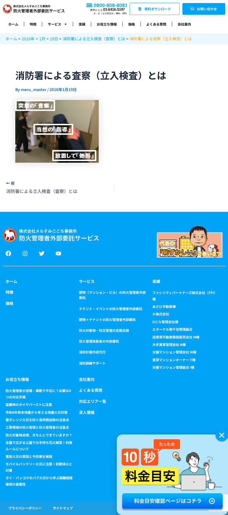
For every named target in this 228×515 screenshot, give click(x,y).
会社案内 (184, 24)
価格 (131, 24)
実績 (82, 24)
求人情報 (87, 412)
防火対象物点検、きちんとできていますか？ (39, 435)
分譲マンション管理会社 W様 (174, 352)
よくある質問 (156, 24)
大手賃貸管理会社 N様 (169, 344)
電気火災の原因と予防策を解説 (29, 456)
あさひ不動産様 (164, 306)
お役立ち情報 (107, 24)
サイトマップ (63, 508)
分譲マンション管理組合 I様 (173, 367)
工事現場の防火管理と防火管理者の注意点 (37, 427)
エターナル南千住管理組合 (172, 329)
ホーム (13, 24)
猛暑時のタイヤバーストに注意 (29, 404)
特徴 (33, 24)
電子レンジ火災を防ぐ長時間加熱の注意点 (37, 419)
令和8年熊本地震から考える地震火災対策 (37, 412)
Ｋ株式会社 (160, 313)
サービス (54, 24)
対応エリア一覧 (92, 401)
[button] (221, 435)
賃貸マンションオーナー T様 (173, 359)
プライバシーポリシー (25, 508)
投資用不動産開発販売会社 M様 (175, 337)
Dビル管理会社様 (165, 321)
